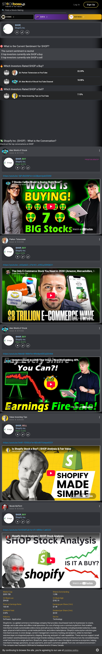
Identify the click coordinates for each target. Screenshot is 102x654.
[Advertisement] (51, 120)
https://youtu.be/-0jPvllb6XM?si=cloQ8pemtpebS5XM (27, 176)
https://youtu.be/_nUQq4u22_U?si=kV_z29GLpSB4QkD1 (28, 265)
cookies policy (71, 650)
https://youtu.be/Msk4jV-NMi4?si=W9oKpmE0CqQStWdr (28, 354)
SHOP (17, 25)
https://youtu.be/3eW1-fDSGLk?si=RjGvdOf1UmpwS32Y (28, 442)
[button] (97, 650)
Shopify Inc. (20, 28)
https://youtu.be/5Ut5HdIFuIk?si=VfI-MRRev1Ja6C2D (27, 530)
